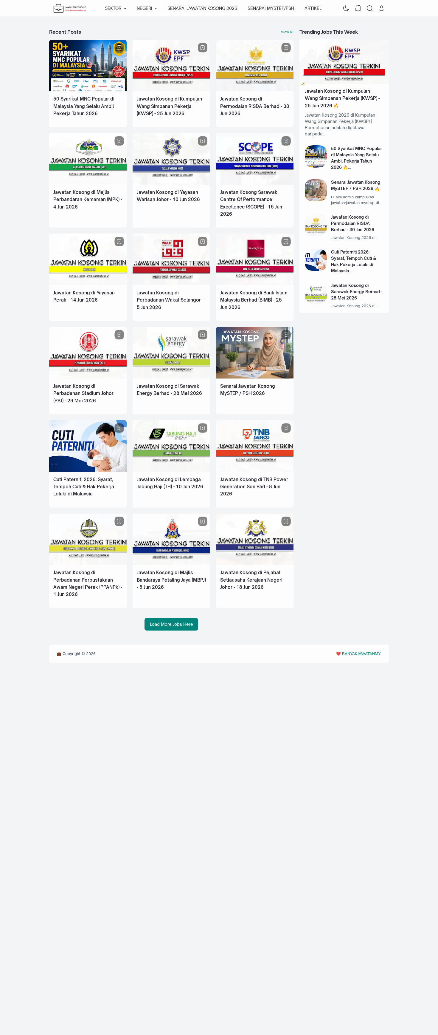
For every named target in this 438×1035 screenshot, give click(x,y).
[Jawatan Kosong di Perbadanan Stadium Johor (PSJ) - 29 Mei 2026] (88, 376)
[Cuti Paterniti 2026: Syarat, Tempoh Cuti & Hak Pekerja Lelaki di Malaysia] (88, 470)
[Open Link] (381, 8)
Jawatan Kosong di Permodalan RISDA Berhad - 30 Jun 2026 (254, 106)
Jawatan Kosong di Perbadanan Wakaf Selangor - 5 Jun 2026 (170, 300)
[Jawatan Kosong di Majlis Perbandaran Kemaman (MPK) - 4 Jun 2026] (88, 183)
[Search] (369, 8)
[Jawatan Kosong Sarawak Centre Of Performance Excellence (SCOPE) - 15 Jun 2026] (254, 183)
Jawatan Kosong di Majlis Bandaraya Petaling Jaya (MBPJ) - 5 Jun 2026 (171, 580)
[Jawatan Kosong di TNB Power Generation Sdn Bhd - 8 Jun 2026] (254, 470)
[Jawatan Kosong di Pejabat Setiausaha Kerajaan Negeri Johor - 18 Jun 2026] (254, 563)
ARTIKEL (313, 8)
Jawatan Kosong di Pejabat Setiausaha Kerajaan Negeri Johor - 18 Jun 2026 (251, 580)
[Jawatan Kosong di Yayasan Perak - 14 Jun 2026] (88, 283)
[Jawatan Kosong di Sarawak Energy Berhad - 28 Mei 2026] (171, 376)
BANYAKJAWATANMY (361, 653)
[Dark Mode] (346, 8)
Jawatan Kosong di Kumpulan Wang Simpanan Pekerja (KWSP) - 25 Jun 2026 (169, 106)
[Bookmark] (119, 47)
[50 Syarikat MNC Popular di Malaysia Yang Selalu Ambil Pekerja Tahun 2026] (88, 89)
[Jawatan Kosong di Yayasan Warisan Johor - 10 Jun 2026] (171, 183)
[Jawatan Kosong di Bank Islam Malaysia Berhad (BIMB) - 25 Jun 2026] (254, 283)
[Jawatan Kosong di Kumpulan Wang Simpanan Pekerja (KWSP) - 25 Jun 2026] (171, 89)
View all (287, 32)
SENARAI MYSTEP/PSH (271, 8)
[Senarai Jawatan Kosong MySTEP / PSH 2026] (254, 376)
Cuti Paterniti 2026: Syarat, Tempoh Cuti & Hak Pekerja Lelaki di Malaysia (83, 487)
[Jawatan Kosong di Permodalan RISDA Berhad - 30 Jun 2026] (254, 89)
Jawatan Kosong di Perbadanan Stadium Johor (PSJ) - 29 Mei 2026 (83, 393)
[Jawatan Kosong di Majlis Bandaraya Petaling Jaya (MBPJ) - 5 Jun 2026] (171, 563)
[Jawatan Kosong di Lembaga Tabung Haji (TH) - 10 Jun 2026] (171, 470)
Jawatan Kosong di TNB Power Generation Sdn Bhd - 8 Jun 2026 (254, 487)
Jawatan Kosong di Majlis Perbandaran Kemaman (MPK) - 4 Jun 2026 (87, 199)
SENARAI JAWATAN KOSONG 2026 (202, 8)
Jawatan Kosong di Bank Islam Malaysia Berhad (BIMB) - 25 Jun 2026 (254, 300)
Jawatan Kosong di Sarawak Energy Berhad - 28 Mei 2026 (357, 291)
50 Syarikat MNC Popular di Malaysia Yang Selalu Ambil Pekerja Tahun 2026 (83, 106)
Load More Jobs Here (171, 624)
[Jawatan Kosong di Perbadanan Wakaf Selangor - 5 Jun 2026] (171, 283)
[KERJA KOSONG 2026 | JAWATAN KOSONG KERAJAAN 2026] (70, 8)
